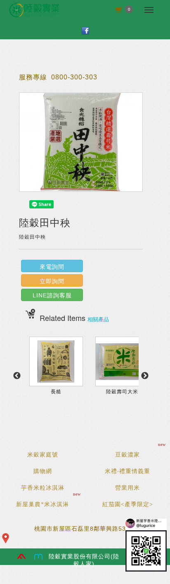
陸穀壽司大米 (122, 392)
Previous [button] (17, 376)
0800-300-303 (74, 77)
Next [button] (145, 376)
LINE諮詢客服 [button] (52, 295)
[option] (56, 380)
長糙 (56, 392)
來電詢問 (52, 266)
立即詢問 (52, 281)
